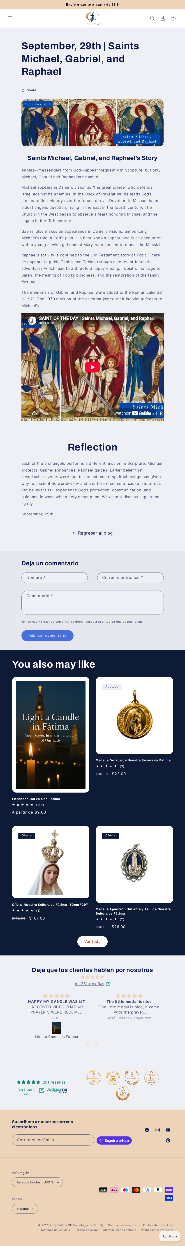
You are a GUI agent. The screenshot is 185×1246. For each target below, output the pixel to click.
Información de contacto (119, 1230)
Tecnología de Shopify (88, 1225)
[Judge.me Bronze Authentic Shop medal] (132, 1077)
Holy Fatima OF (61, 1225)
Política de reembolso (123, 1225)
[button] (10, 18)
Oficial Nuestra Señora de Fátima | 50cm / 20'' (50, 904)
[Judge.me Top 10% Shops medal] (123, 1093)
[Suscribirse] (89, 1139)
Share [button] (32, 90)
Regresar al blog (95, 533)
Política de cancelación (157, 1230)
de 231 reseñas (89, 983)
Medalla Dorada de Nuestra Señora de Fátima (133, 760)
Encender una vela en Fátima (36, 799)
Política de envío (86, 1230)
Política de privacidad (158, 1225)
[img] (92, 977)
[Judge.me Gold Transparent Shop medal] (93, 1077)
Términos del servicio (55, 1230)
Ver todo (92, 941)
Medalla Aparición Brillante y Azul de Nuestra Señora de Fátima (133, 911)
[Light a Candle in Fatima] (57, 1028)
